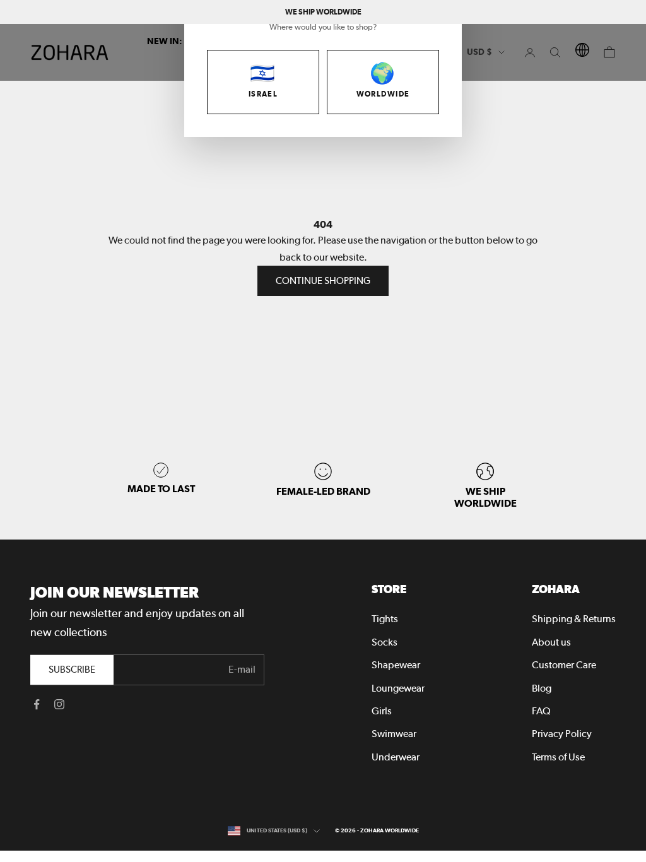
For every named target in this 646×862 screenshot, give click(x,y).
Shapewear (396, 665)
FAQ (541, 711)
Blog (541, 688)
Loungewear (398, 688)
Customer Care (564, 665)
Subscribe (72, 669)
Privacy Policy (562, 734)
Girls (382, 711)
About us (551, 642)
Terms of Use (558, 757)
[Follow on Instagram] (59, 704)
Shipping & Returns (574, 619)
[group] (485, 486)
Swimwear (394, 734)
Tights (385, 619)
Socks (384, 642)
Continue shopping (323, 280)
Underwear (396, 757)
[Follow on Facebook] (36, 704)
